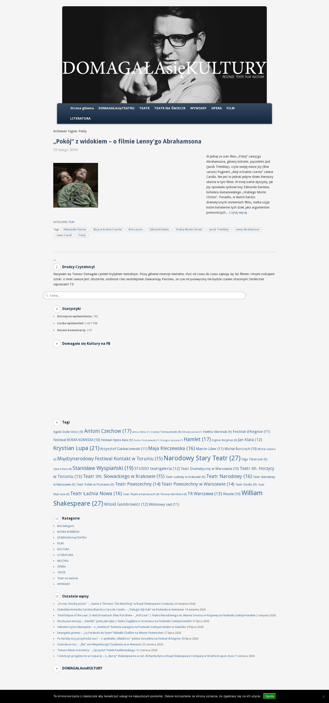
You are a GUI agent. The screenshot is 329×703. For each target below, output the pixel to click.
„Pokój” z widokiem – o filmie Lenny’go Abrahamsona (127, 141)
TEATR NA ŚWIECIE (170, 108)
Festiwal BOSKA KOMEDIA (76, 440)
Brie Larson (136, 229)
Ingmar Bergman (224, 440)
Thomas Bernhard (173, 494)
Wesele (232, 494)
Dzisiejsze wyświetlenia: (75, 316)
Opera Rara (62, 469)
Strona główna (82, 108)
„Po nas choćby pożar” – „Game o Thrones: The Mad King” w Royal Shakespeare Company (115, 603)
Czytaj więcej (238, 212)
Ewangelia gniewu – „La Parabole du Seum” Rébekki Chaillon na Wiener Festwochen (110, 632)
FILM (230, 108)
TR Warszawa (205, 493)
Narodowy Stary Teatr (202, 458)
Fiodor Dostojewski (146, 440)
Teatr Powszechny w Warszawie (197, 484)
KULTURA (63, 549)
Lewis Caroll (64, 235)
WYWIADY (198, 108)
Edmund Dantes (159, 229)
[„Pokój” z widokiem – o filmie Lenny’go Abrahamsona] (75, 206)
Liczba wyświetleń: (71, 323)
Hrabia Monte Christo (189, 229)
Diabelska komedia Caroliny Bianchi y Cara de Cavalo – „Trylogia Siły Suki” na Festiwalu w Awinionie (120, 609)
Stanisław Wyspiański (103, 468)
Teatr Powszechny (137, 484)
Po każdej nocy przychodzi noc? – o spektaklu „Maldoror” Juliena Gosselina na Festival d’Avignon (119, 638)
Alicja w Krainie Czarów (107, 229)
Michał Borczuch (240, 449)
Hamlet (197, 439)
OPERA (216, 108)
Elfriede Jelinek (192, 432)
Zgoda (269, 696)
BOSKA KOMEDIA (68, 531)
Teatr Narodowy (229, 476)
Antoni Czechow (107, 431)
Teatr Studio (246, 484)
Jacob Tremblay (219, 229)
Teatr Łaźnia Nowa (96, 493)
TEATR (144, 108)
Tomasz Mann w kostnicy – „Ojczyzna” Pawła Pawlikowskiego (96, 650)
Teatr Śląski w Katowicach (141, 494)
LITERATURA (80, 118)
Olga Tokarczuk (254, 459)
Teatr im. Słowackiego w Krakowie (123, 476)
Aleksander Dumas (74, 229)
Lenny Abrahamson (248, 229)
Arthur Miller (141, 432)
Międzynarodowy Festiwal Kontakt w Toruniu (110, 458)
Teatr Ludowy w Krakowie (185, 477)
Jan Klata (250, 439)
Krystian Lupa (76, 448)
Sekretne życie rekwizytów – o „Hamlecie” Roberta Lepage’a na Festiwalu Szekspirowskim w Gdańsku (121, 627)
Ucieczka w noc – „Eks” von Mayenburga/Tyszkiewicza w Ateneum (99, 644)
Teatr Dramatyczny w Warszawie (210, 469)
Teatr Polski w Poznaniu (95, 484)
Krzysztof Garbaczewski (123, 448)
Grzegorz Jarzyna (171, 440)
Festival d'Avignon (251, 431)
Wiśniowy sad (164, 504)
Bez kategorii (65, 526)
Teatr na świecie (67, 578)
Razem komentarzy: (72, 330)
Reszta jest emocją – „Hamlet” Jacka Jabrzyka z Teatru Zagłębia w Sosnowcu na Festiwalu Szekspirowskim (124, 621)
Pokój (82, 235)
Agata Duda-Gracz (68, 432)
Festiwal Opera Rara (117, 440)
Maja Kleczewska (171, 448)
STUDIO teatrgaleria (157, 468)
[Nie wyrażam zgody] (323, 696)
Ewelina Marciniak (217, 432)
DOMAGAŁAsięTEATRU (116, 108)
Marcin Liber (210, 448)
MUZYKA (62, 560)
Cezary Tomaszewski (166, 432)
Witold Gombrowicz (126, 504)
